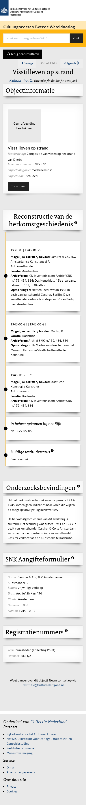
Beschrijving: (17, 153)
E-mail (11, 767)
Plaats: (12, 599)
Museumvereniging (19, 753)
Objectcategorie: (19, 170)
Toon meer (18, 186)
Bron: (11, 593)
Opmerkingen (20, 290)
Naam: (12, 577)
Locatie (16, 271)
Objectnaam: (17, 176)
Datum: (13, 611)
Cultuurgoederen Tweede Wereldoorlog (39, 26)
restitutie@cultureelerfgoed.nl (43, 685)
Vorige (28, 63)
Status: (12, 587)
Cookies (12, 791)
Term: (12, 650)
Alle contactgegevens (21, 772)
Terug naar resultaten (24, 54)
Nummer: (14, 605)
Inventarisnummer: (21, 164)
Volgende (70, 63)
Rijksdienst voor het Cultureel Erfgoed (32, 734)
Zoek (76, 38)
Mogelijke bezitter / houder (30, 257)
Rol (13, 266)
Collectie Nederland (48, 721)
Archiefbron (19, 276)
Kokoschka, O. (21, 80)
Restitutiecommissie (20, 748)
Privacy (11, 786)
